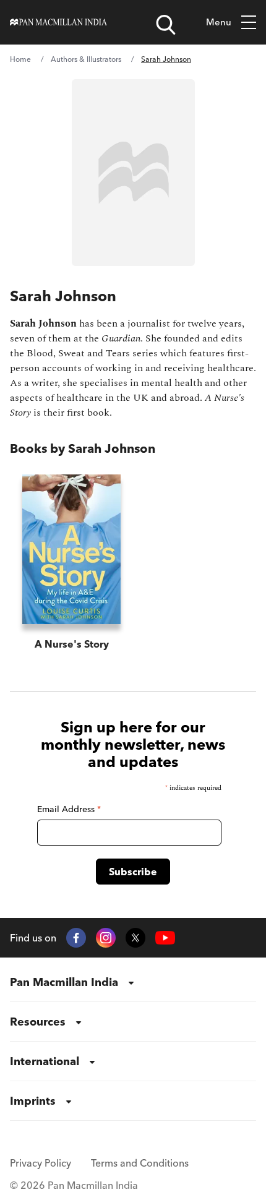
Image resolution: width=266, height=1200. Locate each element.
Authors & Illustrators (86, 59)
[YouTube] (165, 938)
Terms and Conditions (140, 1163)
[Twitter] (135, 938)
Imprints (33, 1101)
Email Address (69, 809)
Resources (38, 1021)
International (44, 1061)
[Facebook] (76, 938)
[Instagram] (106, 938)
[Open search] (166, 25)
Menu (218, 22)
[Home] (58, 22)
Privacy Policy (40, 1163)
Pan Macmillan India (64, 982)
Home (20, 59)
